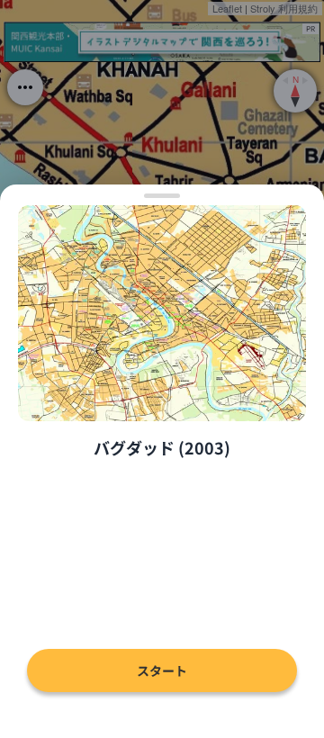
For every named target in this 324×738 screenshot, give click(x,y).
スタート (162, 671)
